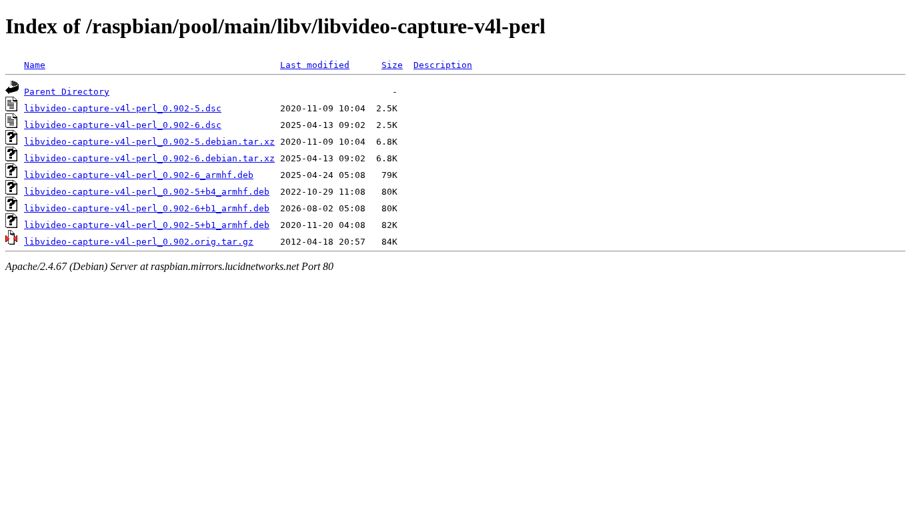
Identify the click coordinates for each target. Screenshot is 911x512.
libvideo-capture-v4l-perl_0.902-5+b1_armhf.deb (146, 225)
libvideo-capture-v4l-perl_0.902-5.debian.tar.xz (149, 142)
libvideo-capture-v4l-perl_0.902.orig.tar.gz (138, 242)
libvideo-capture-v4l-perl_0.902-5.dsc (122, 108)
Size (392, 65)
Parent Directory (66, 92)
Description (442, 65)
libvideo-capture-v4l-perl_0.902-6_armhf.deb (138, 175)
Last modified (314, 65)
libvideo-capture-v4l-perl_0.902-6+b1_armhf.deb (146, 208)
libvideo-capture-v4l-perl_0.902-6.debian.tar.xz (149, 158)
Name (34, 65)
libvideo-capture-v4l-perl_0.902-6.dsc (122, 125)
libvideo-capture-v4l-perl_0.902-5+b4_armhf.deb (146, 192)
